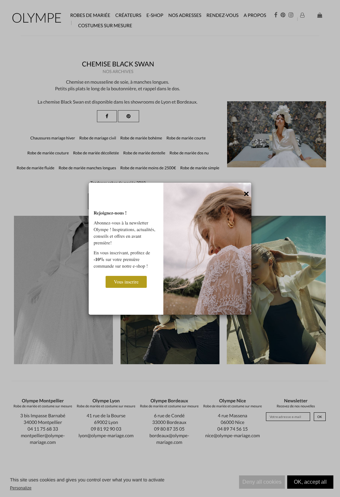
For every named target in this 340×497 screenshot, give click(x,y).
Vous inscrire (126, 282)
